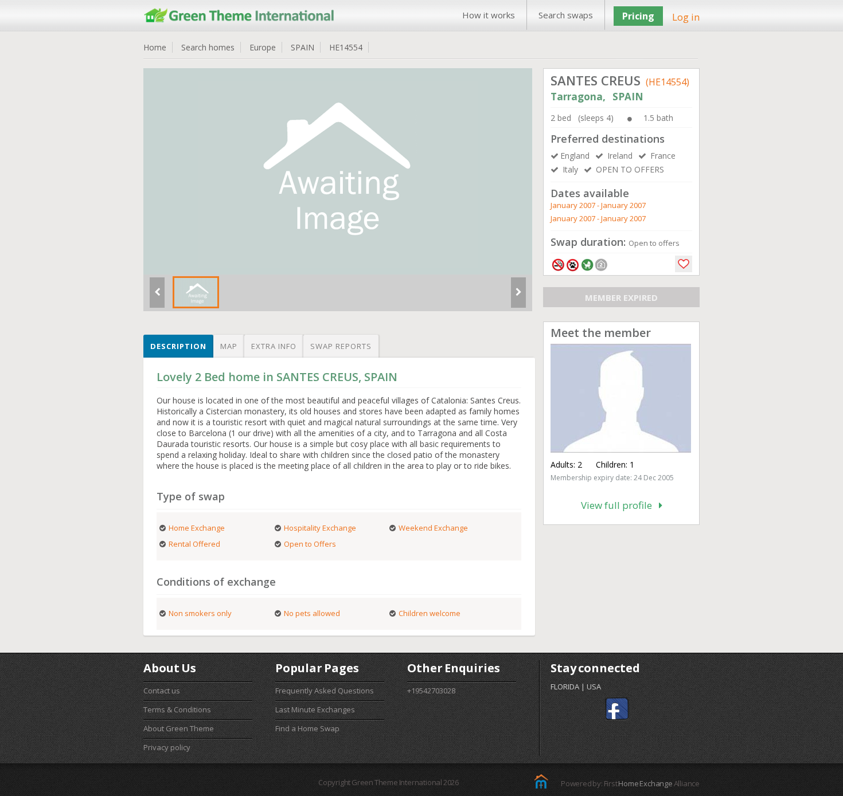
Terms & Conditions (177, 709)
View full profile (620, 505)
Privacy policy (166, 747)
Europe (262, 47)
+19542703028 (431, 690)
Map (228, 346)
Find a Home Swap (307, 728)
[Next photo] (518, 297)
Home (154, 47)
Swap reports (341, 346)
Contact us (161, 690)
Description (178, 346)
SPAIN (302, 47)
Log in (686, 16)
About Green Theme (178, 728)
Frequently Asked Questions (324, 690)
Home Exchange (645, 783)
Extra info (273, 346)
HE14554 (345, 47)
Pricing (638, 16)
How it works (488, 15)
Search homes (208, 47)
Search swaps (565, 15)
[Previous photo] (157, 297)
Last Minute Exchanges (315, 709)
